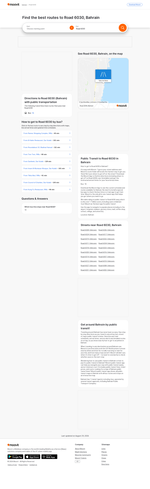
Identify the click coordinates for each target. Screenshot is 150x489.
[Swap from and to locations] (72, 28)
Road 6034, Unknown (106, 243)
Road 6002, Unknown (106, 270)
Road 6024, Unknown (89, 234)
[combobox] (47, 29)
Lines (103, 449)
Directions (105, 464)
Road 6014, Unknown (89, 257)
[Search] (123, 28)
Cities (103, 461)
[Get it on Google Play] (15, 456)
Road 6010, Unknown (106, 261)
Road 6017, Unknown (106, 234)
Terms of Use (12, 465)
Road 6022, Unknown (106, 239)
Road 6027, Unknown (89, 266)
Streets (104, 455)
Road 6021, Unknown (89, 270)
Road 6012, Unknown (89, 261)
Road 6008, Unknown (106, 266)
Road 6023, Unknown (106, 248)
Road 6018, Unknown (89, 248)
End (77, 26)
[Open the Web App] (49, 456)
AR (77, 461)
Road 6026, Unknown (106, 230)
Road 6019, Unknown (89, 239)
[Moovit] (13, 4)
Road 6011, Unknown (89, 243)
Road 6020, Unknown (89, 252)
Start (28, 26)
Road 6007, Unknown (106, 257)
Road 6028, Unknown (89, 230)
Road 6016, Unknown (106, 252)
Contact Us (33, 465)
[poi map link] (103, 83)
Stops (103, 458)
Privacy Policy (23, 465)
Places (104, 452)
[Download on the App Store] (32, 456)
